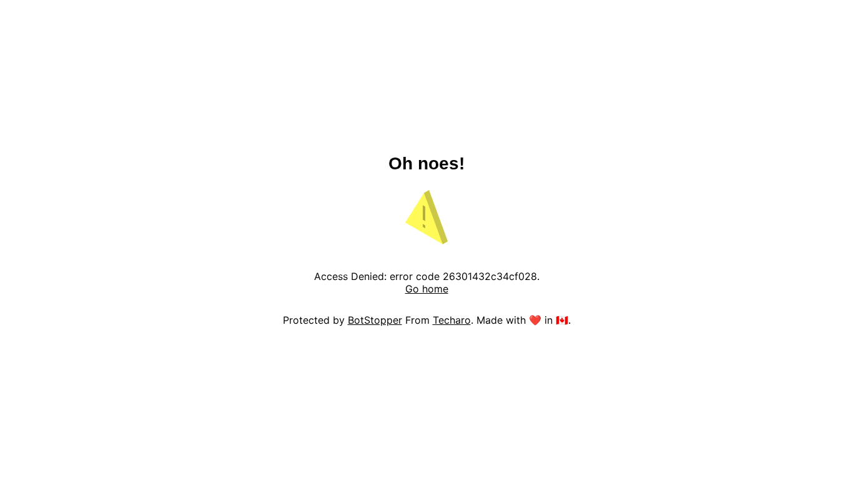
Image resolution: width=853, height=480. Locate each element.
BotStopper (375, 320)
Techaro (452, 320)
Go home (426, 288)
